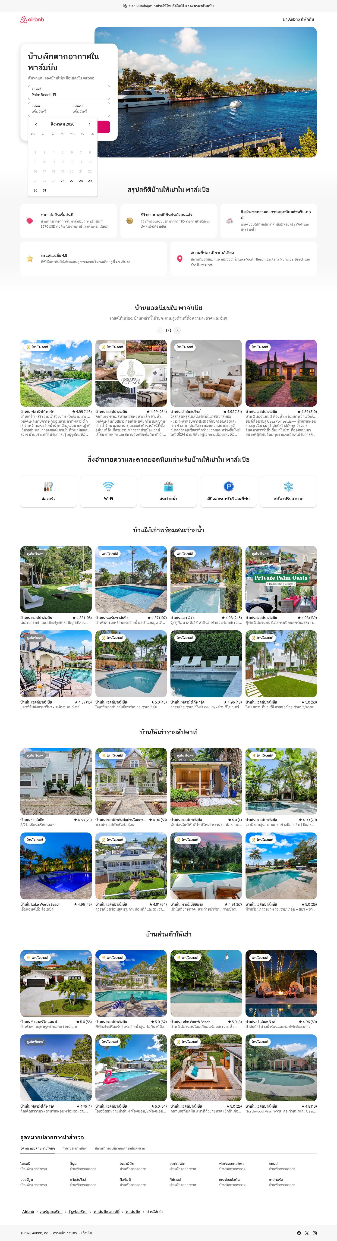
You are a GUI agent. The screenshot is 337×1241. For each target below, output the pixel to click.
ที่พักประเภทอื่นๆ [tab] (74, 1148)
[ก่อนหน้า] (160, 330)
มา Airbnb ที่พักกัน (298, 19)
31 (44, 190)
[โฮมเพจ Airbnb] (32, 19)
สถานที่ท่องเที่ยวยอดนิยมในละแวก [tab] (120, 1148)
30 (36, 190)
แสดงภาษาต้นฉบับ (199, 6)
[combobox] (69, 95)
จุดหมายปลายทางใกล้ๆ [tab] (37, 1148)
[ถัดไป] (177, 330)
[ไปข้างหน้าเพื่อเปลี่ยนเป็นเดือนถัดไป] (89, 124)
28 (81, 181)
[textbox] (48, 112)
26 (62, 181)
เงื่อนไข (86, 1233)
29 (90, 181)
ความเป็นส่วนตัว (65, 1233)
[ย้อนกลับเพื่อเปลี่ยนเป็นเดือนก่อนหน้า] (36, 124)
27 (72, 181)
